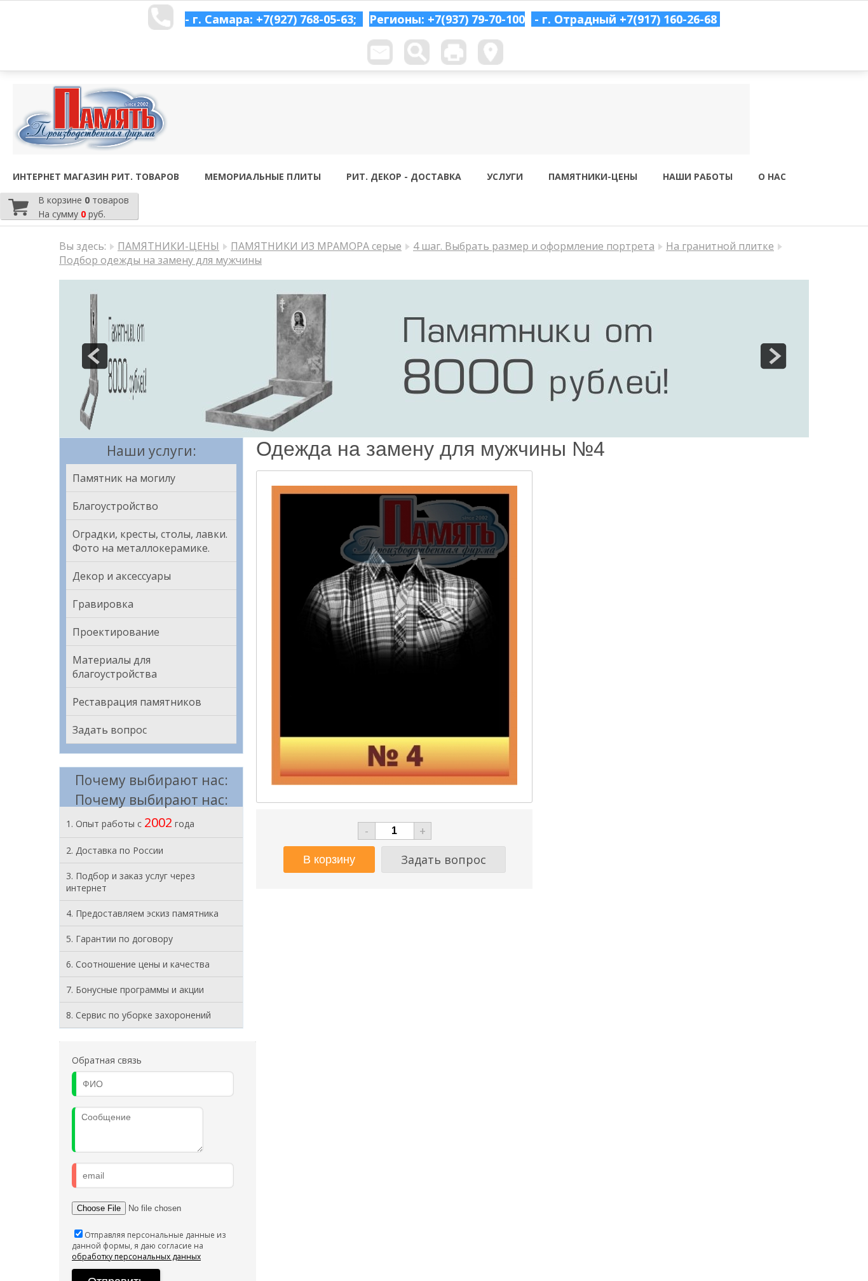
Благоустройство (115, 506)
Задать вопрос (109, 730)
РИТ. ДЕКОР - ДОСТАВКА (403, 176)
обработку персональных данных (136, 1256)
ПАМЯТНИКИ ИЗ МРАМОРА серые (316, 246)
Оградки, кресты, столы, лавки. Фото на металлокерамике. (149, 541)
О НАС (772, 176)
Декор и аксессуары (121, 576)
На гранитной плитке (720, 246)
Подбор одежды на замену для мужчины (160, 260)
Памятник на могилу (123, 478)
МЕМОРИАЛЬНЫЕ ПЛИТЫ (263, 176)
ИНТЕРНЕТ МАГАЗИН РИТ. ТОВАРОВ (96, 176)
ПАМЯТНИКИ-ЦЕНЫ (592, 176)
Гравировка (102, 604)
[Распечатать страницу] (453, 52)
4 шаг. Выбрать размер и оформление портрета (533, 246)
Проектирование (115, 632)
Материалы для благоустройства (114, 667)
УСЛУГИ (505, 176)
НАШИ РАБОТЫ (698, 176)
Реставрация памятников (136, 702)
